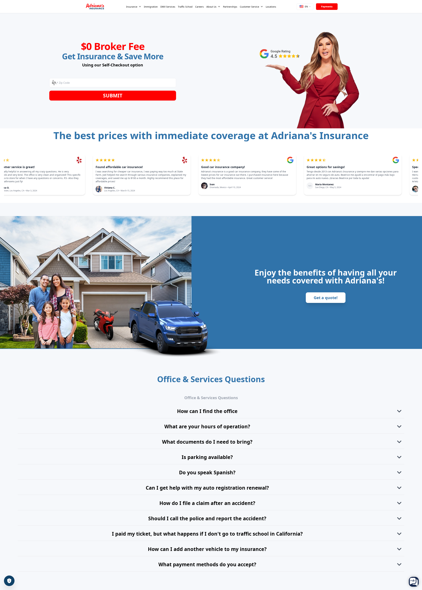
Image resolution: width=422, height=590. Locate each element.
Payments (326, 6)
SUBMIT (112, 95)
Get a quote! (326, 297)
